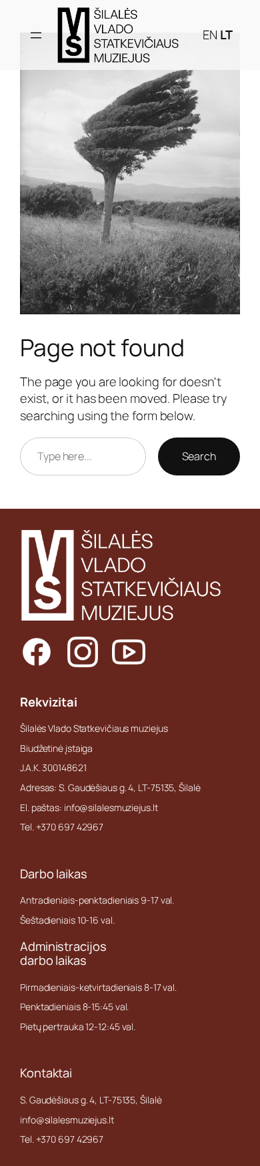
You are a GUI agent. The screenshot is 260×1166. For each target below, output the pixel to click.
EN (210, 35)
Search (199, 456)
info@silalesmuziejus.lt (67, 1119)
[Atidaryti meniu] (36, 35)
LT (226, 35)
